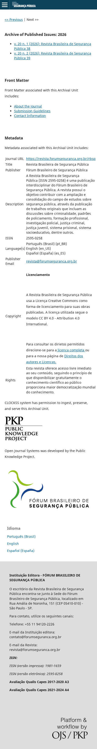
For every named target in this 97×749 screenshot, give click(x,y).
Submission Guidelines (32, 111)
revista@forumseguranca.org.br (51, 261)
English (13, 543)
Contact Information (30, 115)
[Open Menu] (4, 4)
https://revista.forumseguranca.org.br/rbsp (61, 158)
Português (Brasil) (21, 536)
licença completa (71, 350)
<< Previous (14, 19)
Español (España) (20, 550)
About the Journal (28, 106)
